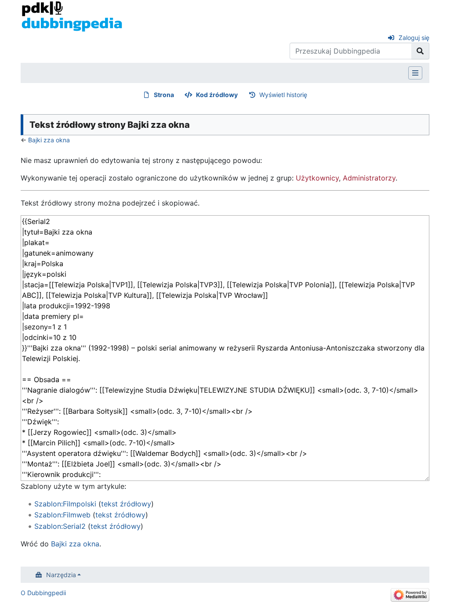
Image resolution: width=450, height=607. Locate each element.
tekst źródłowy (126, 503)
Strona (164, 94)
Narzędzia (61, 574)
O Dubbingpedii (43, 592)
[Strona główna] (72, 15)
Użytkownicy (317, 177)
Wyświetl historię (283, 94)
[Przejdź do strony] (420, 51)
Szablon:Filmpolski (65, 503)
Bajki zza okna (49, 140)
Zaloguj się (414, 37)
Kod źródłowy (217, 94)
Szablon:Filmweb (62, 514)
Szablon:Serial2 (60, 526)
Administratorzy (369, 177)
